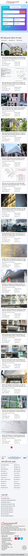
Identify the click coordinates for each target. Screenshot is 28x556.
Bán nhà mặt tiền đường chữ (7, 515)
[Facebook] (18, 538)
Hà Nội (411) (16, 465)
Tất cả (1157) (4, 40)
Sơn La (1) (3, 467)
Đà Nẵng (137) (17, 467)
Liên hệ (3, 549)
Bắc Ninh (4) (3, 481)
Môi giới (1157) (12, 40)
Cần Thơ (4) (16, 473)
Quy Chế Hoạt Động (6, 543)
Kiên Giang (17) (4, 475)
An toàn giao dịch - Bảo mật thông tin (6, 548)
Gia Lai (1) (16, 481)
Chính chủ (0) (19, 40)
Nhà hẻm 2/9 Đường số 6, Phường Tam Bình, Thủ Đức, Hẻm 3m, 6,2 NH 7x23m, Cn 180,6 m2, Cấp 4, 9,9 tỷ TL (14, 285)
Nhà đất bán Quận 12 (5, 502)
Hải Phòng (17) (17, 477)
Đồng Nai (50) (17, 469)
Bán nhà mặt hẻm (5, 514)
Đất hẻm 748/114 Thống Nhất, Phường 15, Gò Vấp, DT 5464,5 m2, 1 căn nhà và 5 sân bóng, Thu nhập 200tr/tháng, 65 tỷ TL (14, 260)
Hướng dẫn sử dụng (6, 539)
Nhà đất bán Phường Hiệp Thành (8, 500)
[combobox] (14, 15)
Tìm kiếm (23, 12)
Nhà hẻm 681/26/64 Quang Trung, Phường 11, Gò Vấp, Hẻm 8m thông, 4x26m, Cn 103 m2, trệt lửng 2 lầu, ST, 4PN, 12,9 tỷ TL (14, 336)
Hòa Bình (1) (3, 485)
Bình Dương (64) (4, 469)
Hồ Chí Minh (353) (5, 465)
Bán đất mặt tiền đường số (7, 508)
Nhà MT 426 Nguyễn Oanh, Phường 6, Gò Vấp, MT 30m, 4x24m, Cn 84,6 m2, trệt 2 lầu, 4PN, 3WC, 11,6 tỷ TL (14, 386)
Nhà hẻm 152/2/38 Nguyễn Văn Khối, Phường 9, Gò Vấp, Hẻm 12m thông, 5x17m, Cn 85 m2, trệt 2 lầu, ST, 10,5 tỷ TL (14, 411)
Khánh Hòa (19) (4, 487)
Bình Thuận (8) (17, 471)
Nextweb (22, 554)
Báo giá (3, 542)
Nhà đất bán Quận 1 (5, 498)
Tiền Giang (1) (17, 475)
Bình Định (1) (3, 471)
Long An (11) (4, 477)
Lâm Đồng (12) (4, 473)
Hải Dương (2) (17, 483)
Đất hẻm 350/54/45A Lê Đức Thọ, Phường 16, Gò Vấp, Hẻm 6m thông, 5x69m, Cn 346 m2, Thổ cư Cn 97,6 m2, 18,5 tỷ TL (14, 235)
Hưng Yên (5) (17, 485)
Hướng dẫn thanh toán (7, 540)
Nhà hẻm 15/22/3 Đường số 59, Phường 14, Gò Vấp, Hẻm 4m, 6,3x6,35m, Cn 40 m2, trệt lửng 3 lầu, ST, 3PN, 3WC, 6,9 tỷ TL (14, 311)
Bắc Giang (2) (17, 479)
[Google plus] (15, 538)
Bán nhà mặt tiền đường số (7, 512)
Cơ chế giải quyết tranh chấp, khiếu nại (6, 545)
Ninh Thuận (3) (17, 487)
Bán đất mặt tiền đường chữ (7, 510)
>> (9, 449)
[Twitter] (21, 538)
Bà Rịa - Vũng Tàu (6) (5, 479)
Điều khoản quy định (6, 538)
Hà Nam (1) (3, 483)
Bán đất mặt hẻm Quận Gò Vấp (8, 506)
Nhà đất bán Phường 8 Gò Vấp (8, 504)
